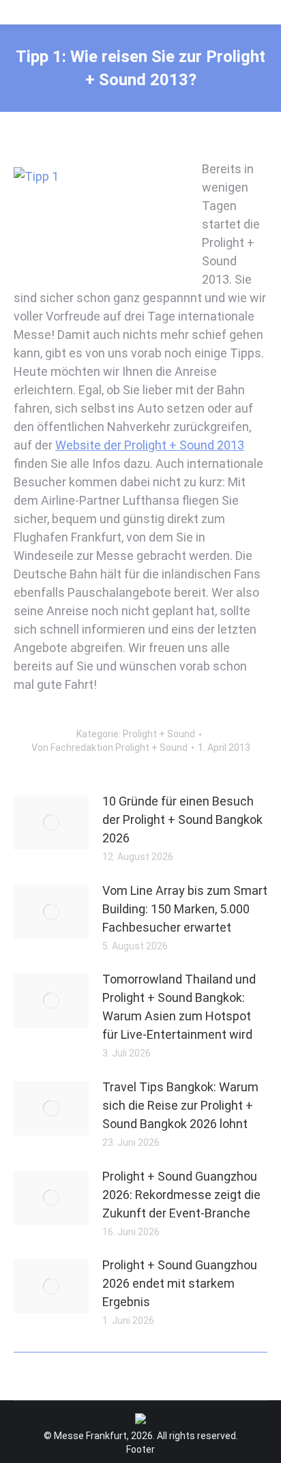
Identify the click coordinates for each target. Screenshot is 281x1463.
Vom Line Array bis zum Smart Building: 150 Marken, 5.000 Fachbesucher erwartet (184, 908)
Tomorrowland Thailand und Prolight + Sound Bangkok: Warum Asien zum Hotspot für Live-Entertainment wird (179, 1006)
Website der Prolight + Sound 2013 (149, 445)
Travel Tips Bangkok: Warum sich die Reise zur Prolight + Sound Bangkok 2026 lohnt (180, 1105)
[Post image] (51, 822)
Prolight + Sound (159, 733)
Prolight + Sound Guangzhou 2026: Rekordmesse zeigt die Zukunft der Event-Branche (181, 1194)
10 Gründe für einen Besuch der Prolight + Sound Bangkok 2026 (182, 819)
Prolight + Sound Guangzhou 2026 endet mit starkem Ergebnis (179, 1283)
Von (109, 747)
